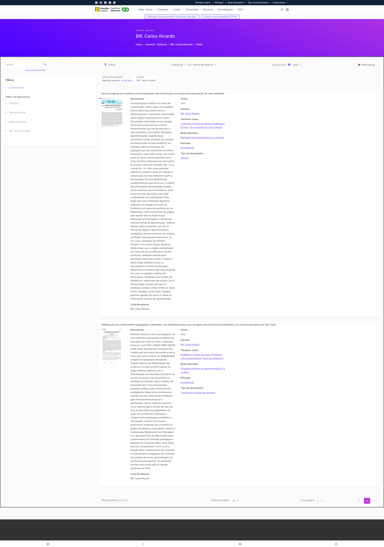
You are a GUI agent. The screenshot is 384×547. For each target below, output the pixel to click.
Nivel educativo (236, 3)
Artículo (185, 158)
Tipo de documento (258, 3)
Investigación (225, 9)
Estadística (186, 354)
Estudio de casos (202, 354)
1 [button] (367, 500)
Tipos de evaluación (212, 358)
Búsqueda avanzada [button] (35, 70)
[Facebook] (101, 2)
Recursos (208, 9)
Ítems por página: (220, 500)
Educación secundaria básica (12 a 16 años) (202, 137)
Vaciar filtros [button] (127, 80)
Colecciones (279, 3)
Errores (184, 127)
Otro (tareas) (215, 127)
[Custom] (48, 544)
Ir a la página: (307, 500)
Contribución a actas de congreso (198, 392)
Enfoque (219, 3)
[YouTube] (110, 2)
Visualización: (279, 64)
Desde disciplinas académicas (208, 123)
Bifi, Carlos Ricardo (190, 113)
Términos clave (202, 3)
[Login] (287, 9)
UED (240, 9)
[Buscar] (282, 9)
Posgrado (162, 9)
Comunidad (191, 9)
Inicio (141, 9)
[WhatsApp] (114, 2)
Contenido (186, 123)
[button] (359, 501)
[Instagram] (105, 2)
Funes (149, 9)
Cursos (177, 9)
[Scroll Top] (336, 544)
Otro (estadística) (198, 127)
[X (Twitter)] (96, 2)
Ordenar (175, 64)
